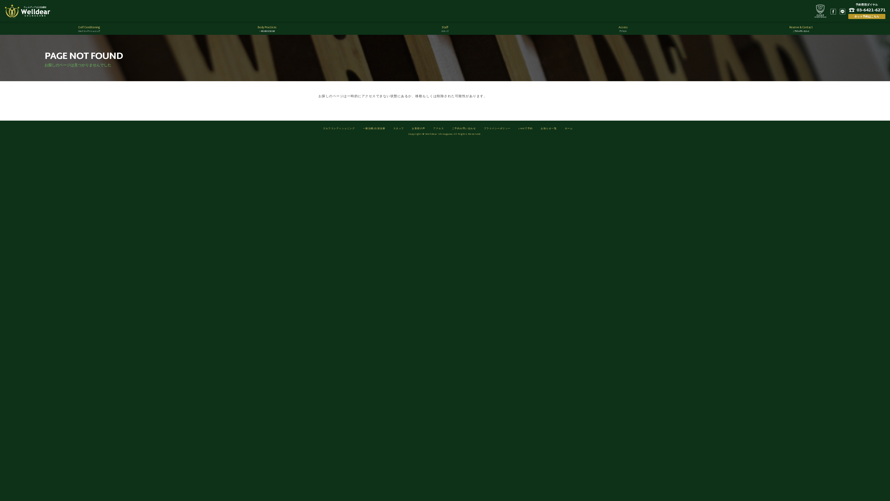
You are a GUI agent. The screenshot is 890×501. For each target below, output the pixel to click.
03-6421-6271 (871, 9)
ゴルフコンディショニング (339, 129)
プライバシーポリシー (497, 129)
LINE (842, 11)
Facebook (833, 11)
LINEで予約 (525, 129)
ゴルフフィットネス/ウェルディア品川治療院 (29, 11)
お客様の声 (418, 129)
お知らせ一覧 (549, 129)
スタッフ (398, 129)
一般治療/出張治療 (374, 129)
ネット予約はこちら (866, 16)
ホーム (569, 129)
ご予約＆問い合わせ (464, 129)
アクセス (438, 129)
